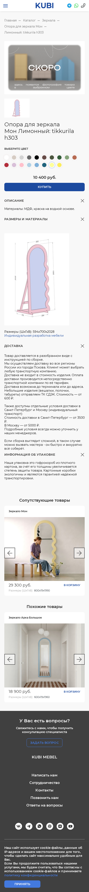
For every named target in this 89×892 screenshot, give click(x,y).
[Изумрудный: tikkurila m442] (59, 157)
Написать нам (45, 775)
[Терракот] (74, 157)
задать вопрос (44, 743)
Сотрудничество (44, 783)
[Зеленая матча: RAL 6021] (67, 157)
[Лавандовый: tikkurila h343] (14, 165)
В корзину (72, 585)
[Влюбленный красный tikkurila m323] (6, 165)
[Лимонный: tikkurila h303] (52, 165)
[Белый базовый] (6, 157)
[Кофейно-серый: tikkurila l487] (44, 157)
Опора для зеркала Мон (23, 26)
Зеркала (48, 20)
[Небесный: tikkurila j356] (37, 165)
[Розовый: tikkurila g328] (21, 165)
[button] (9, 553)
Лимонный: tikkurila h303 (24, 32)
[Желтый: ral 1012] (59, 165)
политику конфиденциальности (31, 875)
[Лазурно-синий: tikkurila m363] (44, 165)
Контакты (44, 790)
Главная (10, 20)
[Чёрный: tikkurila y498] (37, 157)
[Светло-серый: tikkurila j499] (21, 157)
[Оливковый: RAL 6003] (52, 157)
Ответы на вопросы (44, 805)
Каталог (29, 20)
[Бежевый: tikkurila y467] (14, 157)
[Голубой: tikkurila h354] (29, 165)
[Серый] (29, 157)
